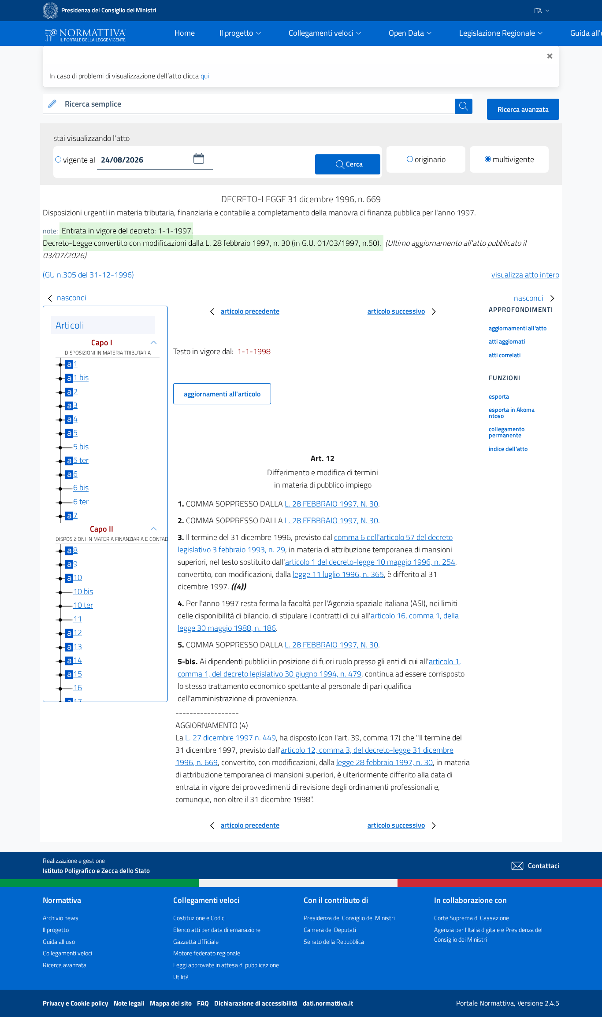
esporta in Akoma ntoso (512, 412)
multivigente (513, 159)
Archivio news (60, 917)
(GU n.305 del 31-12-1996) (88, 275)
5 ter (81, 460)
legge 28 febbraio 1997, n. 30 (384, 762)
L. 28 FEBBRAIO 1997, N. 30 (331, 504)
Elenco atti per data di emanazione (216, 929)
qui (205, 75)
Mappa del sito (171, 1003)
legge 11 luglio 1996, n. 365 (338, 574)
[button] (199, 158)
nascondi (71, 297)
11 (77, 619)
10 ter (83, 605)
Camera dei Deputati (330, 929)
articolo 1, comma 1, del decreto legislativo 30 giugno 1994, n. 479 (319, 667)
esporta (499, 396)
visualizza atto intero (525, 275)
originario (430, 159)
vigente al (80, 160)
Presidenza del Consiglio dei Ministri (349, 917)
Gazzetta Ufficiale (196, 941)
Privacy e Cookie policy (76, 1003)
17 (77, 701)
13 (77, 646)
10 (77, 577)
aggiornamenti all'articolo (222, 393)
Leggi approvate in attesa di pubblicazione (226, 964)
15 (77, 674)
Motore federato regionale (206, 953)
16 (77, 687)
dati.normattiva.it (328, 1003)
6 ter (81, 501)
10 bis (83, 591)
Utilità (181, 976)
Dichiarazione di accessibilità (256, 1003)
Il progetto (56, 929)
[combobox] (258, 104)
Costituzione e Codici (199, 917)
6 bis (81, 488)
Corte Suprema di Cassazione (471, 917)
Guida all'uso (59, 941)
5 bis (81, 446)
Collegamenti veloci (67, 953)
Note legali (130, 1003)
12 (77, 632)
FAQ (203, 1003)
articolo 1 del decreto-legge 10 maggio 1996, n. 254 (370, 562)
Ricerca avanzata (523, 109)
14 (77, 660)
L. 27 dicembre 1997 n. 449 (230, 737)
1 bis (81, 378)
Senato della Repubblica (334, 941)
